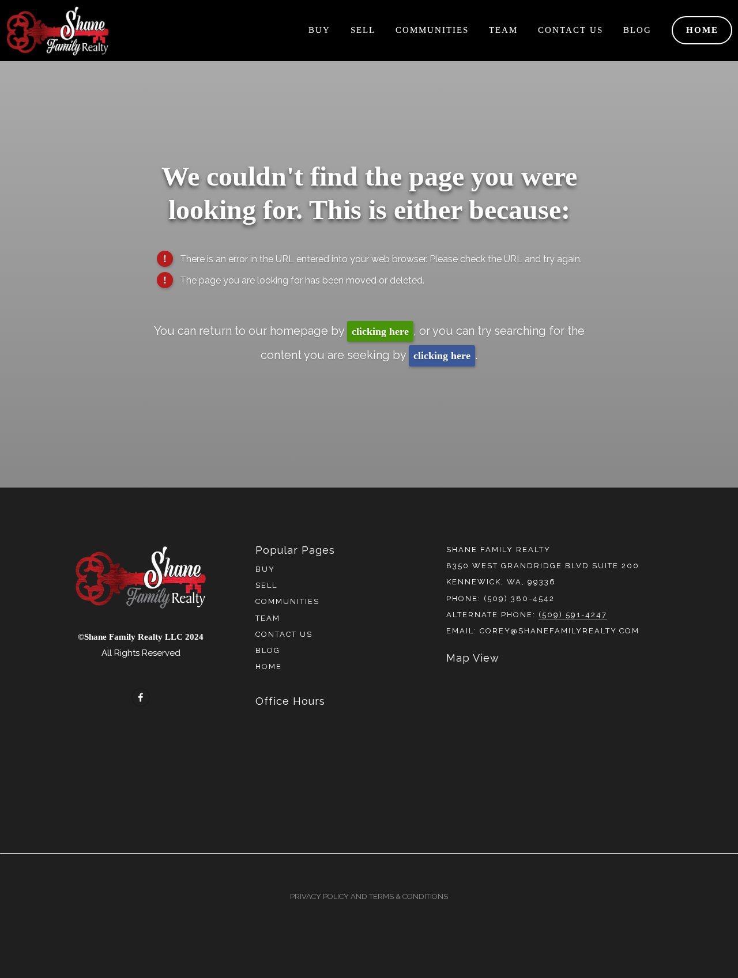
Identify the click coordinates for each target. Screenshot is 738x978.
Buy (319, 30)
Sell (363, 30)
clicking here (380, 331)
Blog (637, 30)
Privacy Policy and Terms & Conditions (369, 896)
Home (702, 30)
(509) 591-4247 (573, 614)
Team (503, 30)
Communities (432, 30)
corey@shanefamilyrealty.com (559, 630)
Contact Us (570, 30)
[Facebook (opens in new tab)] (140, 697)
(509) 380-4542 (519, 598)
